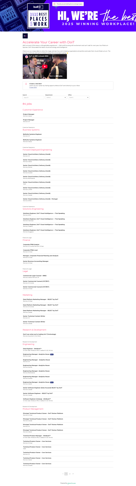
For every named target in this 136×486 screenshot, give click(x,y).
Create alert (33, 87)
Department (48, 95)
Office (70, 95)
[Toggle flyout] (65, 97)
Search (25, 95)
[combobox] (69, 97)
